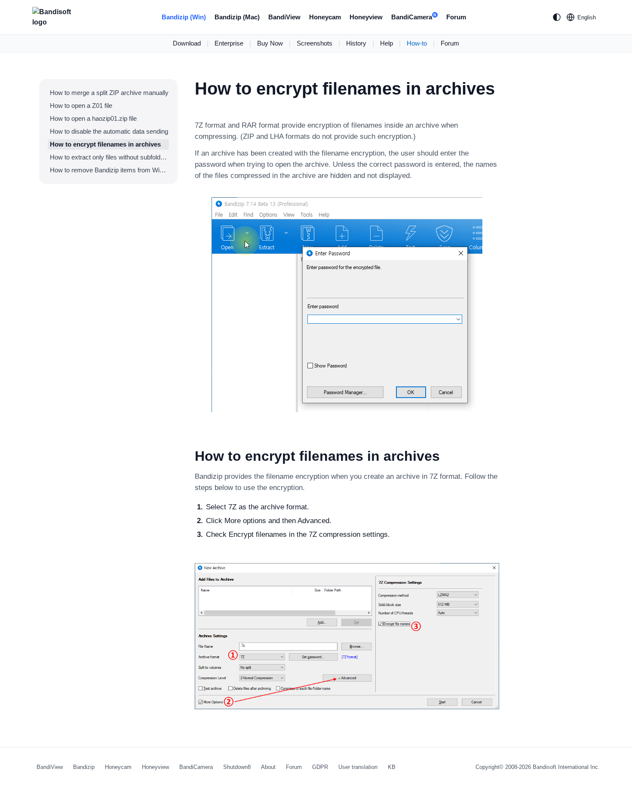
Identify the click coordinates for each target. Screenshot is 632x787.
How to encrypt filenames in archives (105, 144)
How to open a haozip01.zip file (93, 118)
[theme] (557, 17)
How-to (417, 43)
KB (392, 767)
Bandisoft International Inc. (566, 767)
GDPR (320, 767)
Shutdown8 (237, 767)
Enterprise (229, 43)
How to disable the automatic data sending (109, 131)
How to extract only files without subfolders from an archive (109, 157)
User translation (357, 767)
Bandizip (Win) (184, 17)
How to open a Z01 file (81, 105)
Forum (456, 17)
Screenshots (314, 43)
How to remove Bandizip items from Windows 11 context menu (109, 170)
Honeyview (366, 17)
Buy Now (270, 43)
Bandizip (84, 767)
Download (187, 43)
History (356, 43)
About (268, 767)
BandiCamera (413, 17)
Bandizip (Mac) (237, 17)
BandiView (284, 17)
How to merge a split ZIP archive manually (109, 92)
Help (386, 43)
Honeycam (325, 17)
